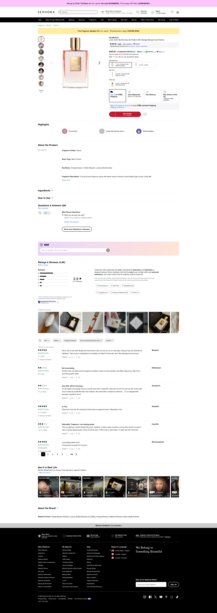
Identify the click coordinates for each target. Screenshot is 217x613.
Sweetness (143, 46)
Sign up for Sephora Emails (146, 580)
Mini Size (124, 20)
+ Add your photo (44, 473)
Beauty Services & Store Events (72, 568)
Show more (66, 180)
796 (71, 454)
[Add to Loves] (145, 114)
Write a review (43, 265)
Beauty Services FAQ (93, 571)
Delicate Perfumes (115, 516)
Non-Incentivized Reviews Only (89, 340)
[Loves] (172, 12)
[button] (143, 51)
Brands (134, 20)
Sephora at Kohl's (92, 574)
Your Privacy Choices (81, 599)
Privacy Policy (42, 599)
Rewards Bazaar (67, 577)
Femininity (132, 46)
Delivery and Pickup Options (95, 556)
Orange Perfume (102, 516)
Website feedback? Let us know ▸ (108, 525)
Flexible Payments (92, 580)
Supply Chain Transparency (46, 562)
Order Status (66, 559)
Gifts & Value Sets (147, 20)
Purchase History (67, 562)
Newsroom (41, 553)
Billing (89, 562)
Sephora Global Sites (44, 574)
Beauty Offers (66, 574)
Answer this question (71, 222)
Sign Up (174, 584)
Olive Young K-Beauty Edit (55, 20)
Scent (137, 46)
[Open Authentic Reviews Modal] (58, 302)
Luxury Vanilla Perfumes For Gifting (83, 516)
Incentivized (97, 331)
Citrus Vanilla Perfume (131, 516)
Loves (64, 580)
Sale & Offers (174, 20)
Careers (40, 556)
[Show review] (48, 322)
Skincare (82, 20)
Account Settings (67, 565)
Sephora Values (43, 559)
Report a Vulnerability (44, 587)
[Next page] (76, 454)
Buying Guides (91, 568)
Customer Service (92, 550)
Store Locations (91, 577)
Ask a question (127, 44)
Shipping (89, 559)
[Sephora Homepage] (46, 12)
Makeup (71, 20)
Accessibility (90, 583)
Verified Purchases (70, 340)
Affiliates (40, 565)
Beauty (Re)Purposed (44, 583)
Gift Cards (161, 20)
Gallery (64, 556)
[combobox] (78, 12)
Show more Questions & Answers (77, 229)
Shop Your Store (67, 583)
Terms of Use (52, 599)
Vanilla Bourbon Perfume (60, 516)
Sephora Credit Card (68, 553)
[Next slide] (99, 63)
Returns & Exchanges (93, 553)
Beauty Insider (66, 550)
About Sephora (42, 550)
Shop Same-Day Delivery (70, 587)
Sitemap (70, 599)
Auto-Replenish (67, 571)
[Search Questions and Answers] (40, 213)
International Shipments (94, 565)
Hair (102, 20)
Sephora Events (43, 568)
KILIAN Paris (114, 38)
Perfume (56, 25)
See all (41, 91)
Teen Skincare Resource (94, 587)
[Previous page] (39, 454)
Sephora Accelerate (44, 580)
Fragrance (92, 20)
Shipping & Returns (117, 107)
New (39, 20)
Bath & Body (112, 20)
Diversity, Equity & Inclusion (46, 577)
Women (48, 25)
